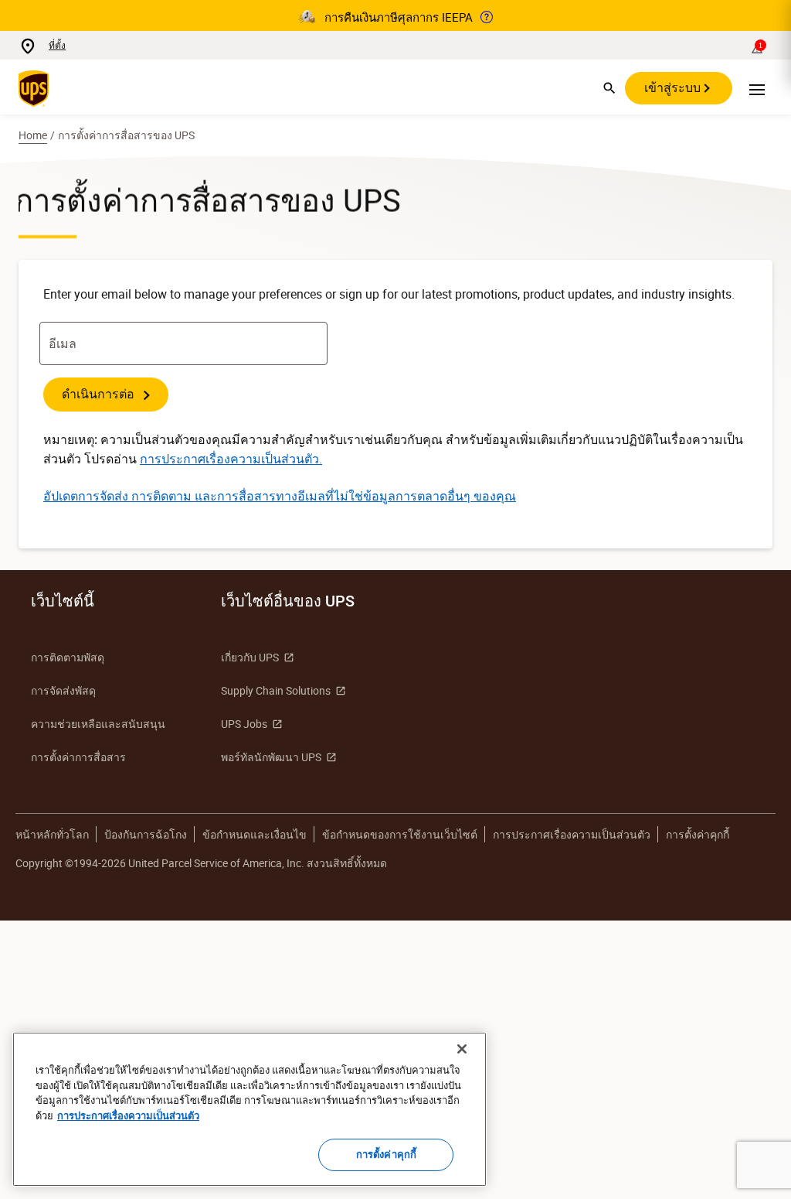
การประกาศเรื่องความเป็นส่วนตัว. (231, 458)
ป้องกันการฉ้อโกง (145, 834)
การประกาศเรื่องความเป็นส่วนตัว (571, 834)
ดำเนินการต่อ (99, 394)
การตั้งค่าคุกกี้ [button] (697, 834)
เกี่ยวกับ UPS (250, 657)
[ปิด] (462, 1049)
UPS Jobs (244, 723)
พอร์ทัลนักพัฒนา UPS (271, 757)
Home (33, 135)
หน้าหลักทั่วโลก (52, 834)
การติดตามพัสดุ (67, 657)
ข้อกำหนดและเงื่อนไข (254, 834)
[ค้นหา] (609, 88)
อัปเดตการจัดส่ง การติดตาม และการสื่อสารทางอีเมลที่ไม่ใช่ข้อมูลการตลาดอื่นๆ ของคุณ (279, 495)
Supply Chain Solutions (276, 690)
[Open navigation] (757, 88)
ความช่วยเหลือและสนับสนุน (98, 723)
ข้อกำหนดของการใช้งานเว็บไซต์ (399, 834)
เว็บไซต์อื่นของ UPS (288, 601)
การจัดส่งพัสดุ (63, 690)
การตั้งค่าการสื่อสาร (78, 757)
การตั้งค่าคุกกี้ (386, 1154)
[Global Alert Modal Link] (486, 17)
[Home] (37, 88)
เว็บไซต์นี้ (62, 601)
